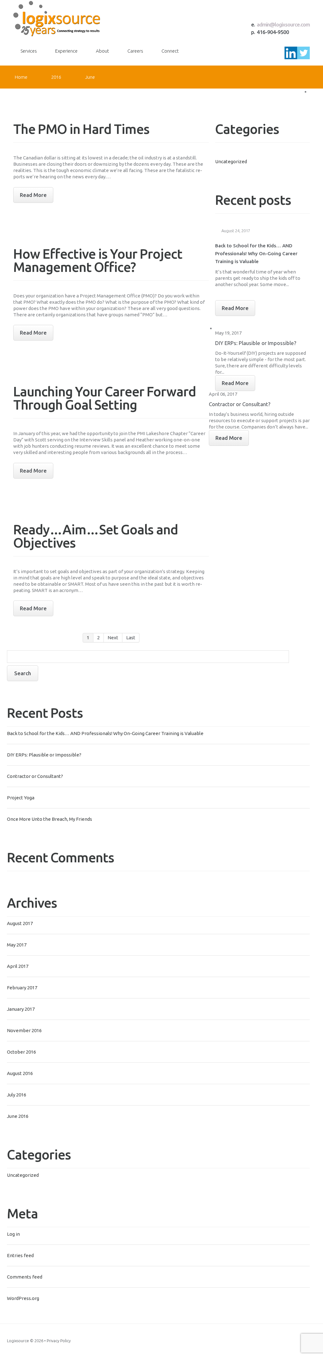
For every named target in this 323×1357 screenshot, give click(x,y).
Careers (135, 51)
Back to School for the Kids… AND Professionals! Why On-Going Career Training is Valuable (105, 733)
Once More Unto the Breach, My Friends (49, 819)
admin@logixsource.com (283, 24)
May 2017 (16, 944)
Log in (13, 1234)
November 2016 (24, 1030)
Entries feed (20, 1255)
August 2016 (20, 1073)
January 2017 (21, 1009)
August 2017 (20, 923)
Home (21, 77)
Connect (170, 51)
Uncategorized (23, 1175)
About (102, 51)
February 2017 (22, 987)
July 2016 (16, 1094)
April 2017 (17, 966)
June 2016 (17, 1116)
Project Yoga (20, 797)
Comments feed (24, 1276)
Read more (33, 195)
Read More (235, 308)
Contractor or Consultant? (35, 776)
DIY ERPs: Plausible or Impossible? (44, 754)
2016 (56, 77)
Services (29, 51)
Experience (66, 51)
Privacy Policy (59, 1340)
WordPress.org (23, 1298)
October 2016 (21, 1052)
